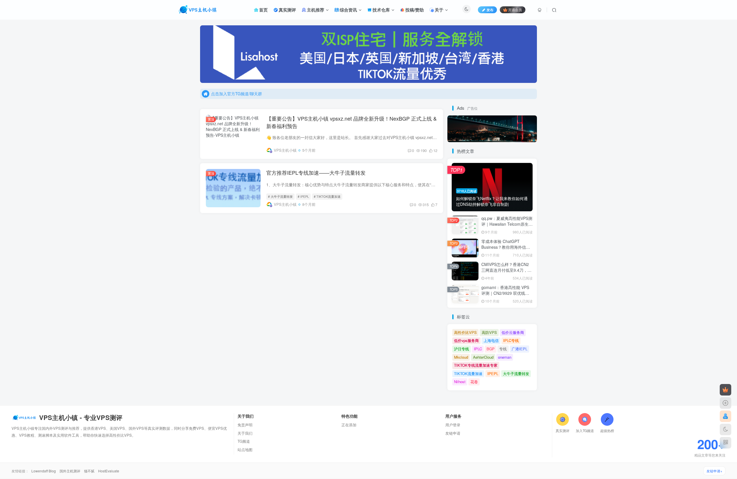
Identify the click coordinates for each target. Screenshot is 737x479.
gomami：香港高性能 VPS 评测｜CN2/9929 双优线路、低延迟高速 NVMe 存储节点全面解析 (506, 295)
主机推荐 (315, 10)
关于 (439, 10)
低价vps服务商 (466, 340)
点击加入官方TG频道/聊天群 (236, 93)
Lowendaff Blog (44, 470)
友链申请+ (714, 470)
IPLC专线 (511, 340)
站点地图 (245, 449)
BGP (491, 348)
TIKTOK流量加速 (468, 373)
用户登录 (452, 424)
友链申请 (452, 433)
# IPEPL (303, 196)
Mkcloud (461, 357)
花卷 (474, 381)
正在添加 (348, 424)
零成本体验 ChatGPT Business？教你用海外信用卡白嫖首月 (505, 246)
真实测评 (287, 10)
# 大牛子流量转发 (280, 196)
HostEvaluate (108, 470)
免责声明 (245, 424)
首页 (263, 10)
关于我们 (245, 433)
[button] (200, 52)
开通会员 (515, 9)
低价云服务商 (513, 332)
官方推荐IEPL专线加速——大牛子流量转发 (316, 172)
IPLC (478, 348)
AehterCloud (483, 357)
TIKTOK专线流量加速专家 (475, 365)
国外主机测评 (70, 470)
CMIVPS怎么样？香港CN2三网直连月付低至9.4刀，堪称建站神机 (506, 269)
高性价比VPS (465, 332)
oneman (504, 357)
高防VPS (489, 332)
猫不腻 (89, 470)
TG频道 (244, 441)
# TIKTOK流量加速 (327, 196)
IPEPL (492, 373)
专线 (503, 348)
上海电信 (491, 340)
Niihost (460, 381)
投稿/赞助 (414, 10)
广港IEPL (519, 348)
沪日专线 (461, 348)
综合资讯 (348, 10)
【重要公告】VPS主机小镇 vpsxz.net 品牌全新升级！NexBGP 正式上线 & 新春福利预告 (351, 122)
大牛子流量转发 (516, 373)
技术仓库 (381, 10)
